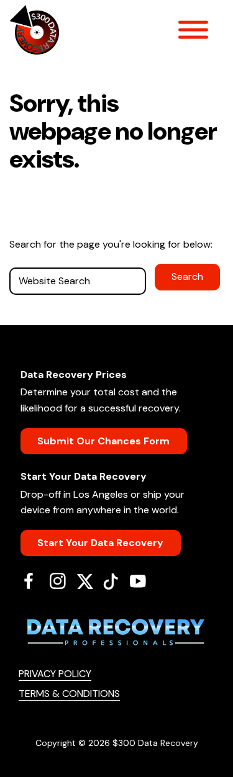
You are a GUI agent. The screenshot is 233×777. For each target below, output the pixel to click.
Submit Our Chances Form (103, 440)
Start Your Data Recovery (100, 542)
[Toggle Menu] (193, 30)
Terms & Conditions (69, 693)
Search (187, 276)
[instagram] (62, 580)
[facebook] (33, 580)
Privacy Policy (55, 673)
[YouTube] (142, 580)
